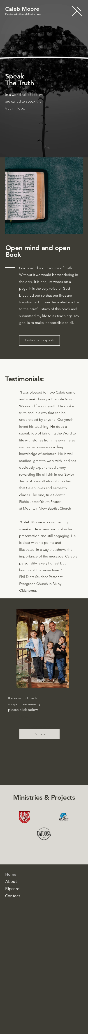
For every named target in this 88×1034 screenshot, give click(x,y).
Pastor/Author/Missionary (23, 14)
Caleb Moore (22, 9)
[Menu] (77, 11)
